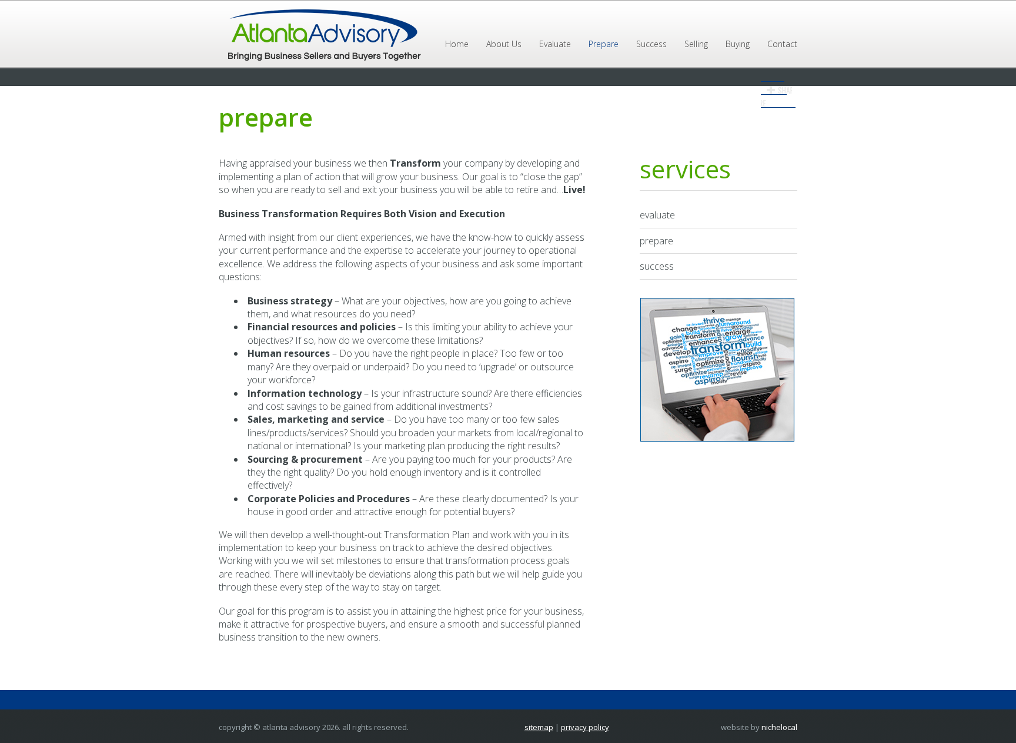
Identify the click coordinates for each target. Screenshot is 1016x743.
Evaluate (555, 43)
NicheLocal (779, 727)
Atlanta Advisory (323, 35)
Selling (696, 43)
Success (651, 43)
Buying (738, 43)
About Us (504, 43)
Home (457, 43)
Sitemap (538, 727)
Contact (782, 43)
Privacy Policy (585, 727)
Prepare (604, 43)
